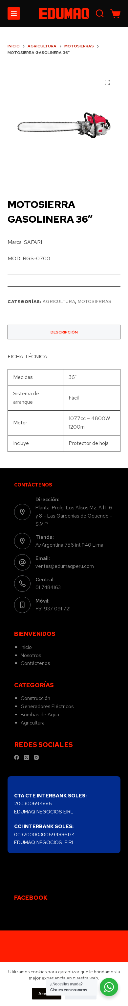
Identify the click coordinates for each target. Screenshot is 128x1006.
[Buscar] (100, 13)
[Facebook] (16, 757)
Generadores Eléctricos (47, 706)
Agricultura (59, 301)
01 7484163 (48, 587)
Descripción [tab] (64, 332)
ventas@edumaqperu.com (64, 566)
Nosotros (31, 655)
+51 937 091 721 (53, 608)
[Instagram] (36, 757)
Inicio (26, 647)
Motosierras (95, 301)
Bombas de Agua (40, 714)
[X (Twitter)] (26, 757)
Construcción (35, 698)
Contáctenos (35, 663)
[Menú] (14, 13)
